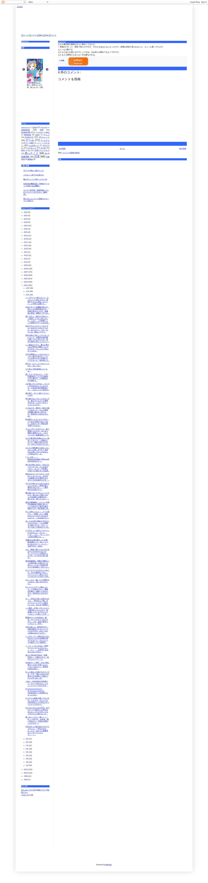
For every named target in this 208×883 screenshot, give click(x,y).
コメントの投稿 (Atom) (71, 153)
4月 (27, 755)
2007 (26, 272)
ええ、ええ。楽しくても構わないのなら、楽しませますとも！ (37, 582)
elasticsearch (25, 127)
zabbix (37, 135)
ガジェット (44, 137)
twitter (47, 132)
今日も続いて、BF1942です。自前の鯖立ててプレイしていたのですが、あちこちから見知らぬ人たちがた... (37, 630)
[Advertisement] (35, 103)
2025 (26, 216)
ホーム (122, 149)
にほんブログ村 (27, 795)
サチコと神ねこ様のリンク (33, 171)
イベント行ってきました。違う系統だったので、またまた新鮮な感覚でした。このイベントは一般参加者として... (37, 432)
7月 (27, 746)
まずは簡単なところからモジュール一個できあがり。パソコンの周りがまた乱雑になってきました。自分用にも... (37, 357)
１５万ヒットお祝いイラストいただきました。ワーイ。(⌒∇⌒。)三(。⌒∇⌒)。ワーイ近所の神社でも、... (37, 534)
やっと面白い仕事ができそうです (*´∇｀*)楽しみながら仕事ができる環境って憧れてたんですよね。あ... (37, 675)
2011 (26, 262)
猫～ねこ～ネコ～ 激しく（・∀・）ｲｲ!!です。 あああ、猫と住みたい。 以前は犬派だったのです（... (37, 720)
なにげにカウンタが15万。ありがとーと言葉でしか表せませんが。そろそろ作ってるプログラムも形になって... (37, 711)
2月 (27, 762)
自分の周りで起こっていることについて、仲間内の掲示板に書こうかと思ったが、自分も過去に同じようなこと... (37, 338)
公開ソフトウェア (42, 150)
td (34, 132)
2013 (26, 255)
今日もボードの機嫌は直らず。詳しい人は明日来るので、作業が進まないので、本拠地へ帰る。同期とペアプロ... (37, 310)
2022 (26, 226)
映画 (23, 150)
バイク (39, 143)
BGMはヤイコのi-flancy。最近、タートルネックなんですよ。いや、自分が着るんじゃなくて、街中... (36, 621)
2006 (26, 275)
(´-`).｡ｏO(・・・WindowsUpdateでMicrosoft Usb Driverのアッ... (37, 459)
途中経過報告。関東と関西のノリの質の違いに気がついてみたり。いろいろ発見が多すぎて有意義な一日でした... (37, 564)
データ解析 (30, 143)
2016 (26, 245)
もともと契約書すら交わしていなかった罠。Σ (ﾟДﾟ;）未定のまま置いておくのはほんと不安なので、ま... (37, 451)
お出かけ (29, 137)
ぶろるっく (31, 148)
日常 (37, 156)
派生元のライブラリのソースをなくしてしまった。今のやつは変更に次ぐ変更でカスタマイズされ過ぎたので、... (37, 477)
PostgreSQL (26, 132)
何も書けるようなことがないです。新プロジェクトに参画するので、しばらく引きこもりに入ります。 (37, 402)
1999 (26, 776)
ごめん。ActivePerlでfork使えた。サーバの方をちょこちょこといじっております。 (36, 683)
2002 (26, 285)
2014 (26, 252)
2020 (26, 232)
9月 (27, 739)
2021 (26, 229)
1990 (26, 780)
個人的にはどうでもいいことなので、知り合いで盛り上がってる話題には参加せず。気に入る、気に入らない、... (37, 496)
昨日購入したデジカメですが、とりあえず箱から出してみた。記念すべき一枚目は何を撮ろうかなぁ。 (37, 422)
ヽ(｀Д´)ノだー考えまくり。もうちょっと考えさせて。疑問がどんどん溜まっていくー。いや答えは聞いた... (37, 301)
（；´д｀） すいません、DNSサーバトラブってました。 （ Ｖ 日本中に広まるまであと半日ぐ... (36, 649)
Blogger (109, 865)
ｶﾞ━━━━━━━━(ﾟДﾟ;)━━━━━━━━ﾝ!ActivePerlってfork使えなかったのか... (36, 692)
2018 (26, 239)
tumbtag (40, 132)
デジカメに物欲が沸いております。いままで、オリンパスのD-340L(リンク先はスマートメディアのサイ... (37, 701)
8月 (27, 742)
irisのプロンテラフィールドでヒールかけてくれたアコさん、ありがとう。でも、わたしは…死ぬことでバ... (36, 329)
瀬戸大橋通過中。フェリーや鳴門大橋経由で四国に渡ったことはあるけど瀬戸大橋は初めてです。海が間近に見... (37, 505)
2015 (26, 249)
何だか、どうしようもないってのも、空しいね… (37, 365)
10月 (28, 295)
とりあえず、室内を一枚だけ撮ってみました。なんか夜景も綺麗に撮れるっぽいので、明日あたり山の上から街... (37, 412)
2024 (26, 219)
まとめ (43, 148)
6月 (27, 749)
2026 (26, 212)
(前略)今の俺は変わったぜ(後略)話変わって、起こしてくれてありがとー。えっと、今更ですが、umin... (37, 543)
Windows (27, 135)
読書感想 (25, 157)
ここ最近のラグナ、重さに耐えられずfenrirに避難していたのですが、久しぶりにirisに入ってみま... (37, 348)
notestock (25, 130)
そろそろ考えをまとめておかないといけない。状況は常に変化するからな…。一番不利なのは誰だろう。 (37, 487)
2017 (26, 242)
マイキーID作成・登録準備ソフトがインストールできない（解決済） (36, 192)
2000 (26, 773)
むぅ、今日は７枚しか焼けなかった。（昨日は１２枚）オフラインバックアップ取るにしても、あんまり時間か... (37, 602)
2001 (26, 770)
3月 (27, 759)
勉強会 (30, 159)
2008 (26, 269)
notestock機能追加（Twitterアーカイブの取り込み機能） (36, 185)
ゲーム (30, 140)
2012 (26, 259)
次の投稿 (62, 149)
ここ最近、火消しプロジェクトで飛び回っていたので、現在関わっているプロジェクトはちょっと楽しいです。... (37, 611)
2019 (26, 236)
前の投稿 (182, 149)
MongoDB (44, 127)
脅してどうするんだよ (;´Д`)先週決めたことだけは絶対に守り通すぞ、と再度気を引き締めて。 (36, 377)
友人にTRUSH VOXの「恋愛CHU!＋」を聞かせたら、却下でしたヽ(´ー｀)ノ (37, 657)
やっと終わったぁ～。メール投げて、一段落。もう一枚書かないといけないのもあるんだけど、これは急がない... (37, 515)
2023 (26, 222)
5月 (27, 752)
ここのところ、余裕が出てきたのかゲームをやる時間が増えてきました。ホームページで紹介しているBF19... (37, 639)
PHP (41, 130)
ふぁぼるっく (33, 145)
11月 (28, 291)
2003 (26, 282)
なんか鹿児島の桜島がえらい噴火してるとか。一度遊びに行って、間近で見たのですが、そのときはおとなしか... (37, 441)
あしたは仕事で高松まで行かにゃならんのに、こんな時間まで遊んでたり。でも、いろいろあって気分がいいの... (37, 524)
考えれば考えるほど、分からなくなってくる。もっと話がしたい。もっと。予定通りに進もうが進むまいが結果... (37, 468)
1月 (27, 765)
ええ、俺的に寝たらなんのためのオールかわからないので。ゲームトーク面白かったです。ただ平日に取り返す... (37, 554)
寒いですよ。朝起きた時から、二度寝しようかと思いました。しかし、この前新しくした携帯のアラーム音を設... (37, 319)
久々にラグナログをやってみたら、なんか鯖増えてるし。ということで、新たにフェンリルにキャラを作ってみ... (37, 573)
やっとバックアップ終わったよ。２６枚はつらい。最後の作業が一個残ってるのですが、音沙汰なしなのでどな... (36, 591)
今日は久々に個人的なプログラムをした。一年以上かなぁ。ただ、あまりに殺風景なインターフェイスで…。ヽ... (37, 731)
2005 (26, 279)
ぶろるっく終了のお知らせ (33, 175)
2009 (26, 265)
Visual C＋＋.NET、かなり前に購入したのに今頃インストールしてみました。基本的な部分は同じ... (37, 666)
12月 (28, 288)
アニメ (46, 135)
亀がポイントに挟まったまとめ (35, 179)
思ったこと (32, 153)
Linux (35, 127)
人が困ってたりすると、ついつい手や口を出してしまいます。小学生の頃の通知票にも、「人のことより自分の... (37, 387)
